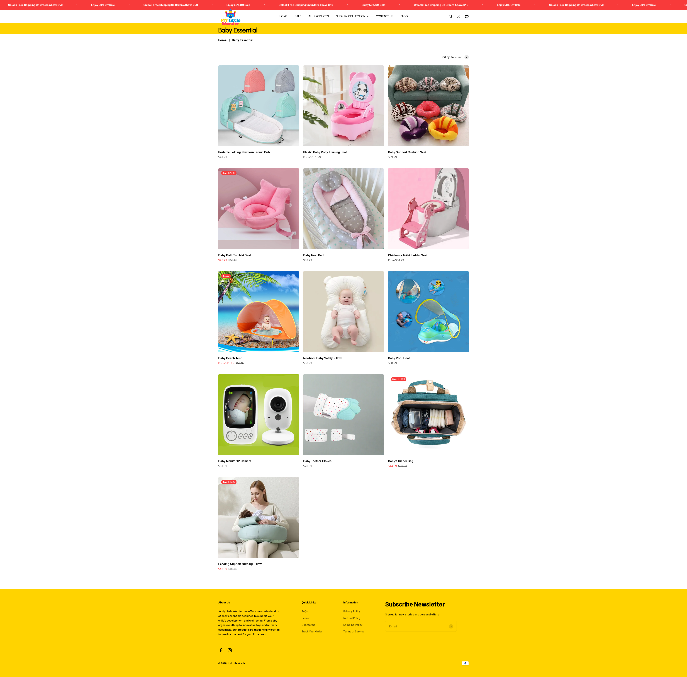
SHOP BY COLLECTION (350, 16)
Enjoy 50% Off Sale (12, 4)
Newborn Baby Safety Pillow (322, 358)
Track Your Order (312, 631)
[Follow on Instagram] (229, 650)
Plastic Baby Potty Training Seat (325, 152)
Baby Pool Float (399, 358)
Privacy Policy (351, 611)
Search (306, 618)
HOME (283, 16)
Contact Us (308, 624)
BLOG (404, 16)
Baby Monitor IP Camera (234, 461)
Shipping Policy (352, 624)
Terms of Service (353, 631)
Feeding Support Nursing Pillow (240, 564)
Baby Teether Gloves (317, 461)
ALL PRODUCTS (318, 16)
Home (222, 40)
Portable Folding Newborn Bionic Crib (244, 152)
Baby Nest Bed (313, 255)
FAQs (305, 611)
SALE (298, 16)
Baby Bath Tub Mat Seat (234, 255)
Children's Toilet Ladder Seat (407, 255)
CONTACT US (384, 16)
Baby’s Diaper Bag (400, 461)
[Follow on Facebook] (220, 650)
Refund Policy (352, 618)
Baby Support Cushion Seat (407, 152)
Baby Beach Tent (230, 358)
